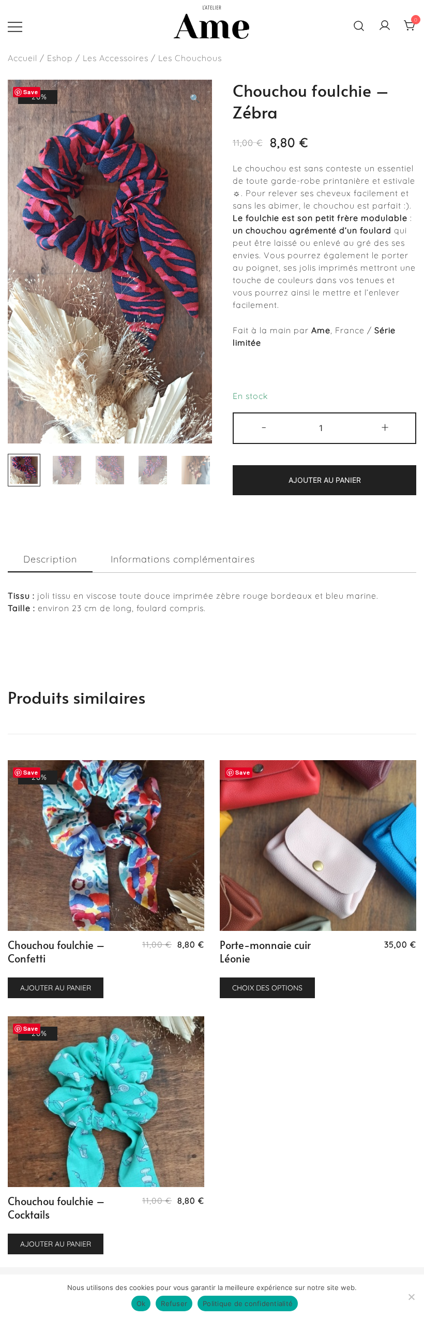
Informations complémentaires (183, 559)
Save (30, 92)
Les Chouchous (190, 58)
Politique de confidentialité (248, 1303)
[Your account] (384, 26)
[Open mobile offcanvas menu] (15, 26)
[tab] (50, 559)
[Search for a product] (359, 26)
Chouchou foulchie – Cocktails (56, 1208)
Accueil (22, 58)
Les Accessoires (115, 58)
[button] (195, 98)
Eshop (60, 58)
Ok (141, 1303)
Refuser (174, 1303)
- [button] (264, 427)
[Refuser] (411, 1297)
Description (50, 559)
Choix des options (267, 987)
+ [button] (385, 427)
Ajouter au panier (325, 480)
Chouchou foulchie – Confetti (56, 952)
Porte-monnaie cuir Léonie (265, 952)
